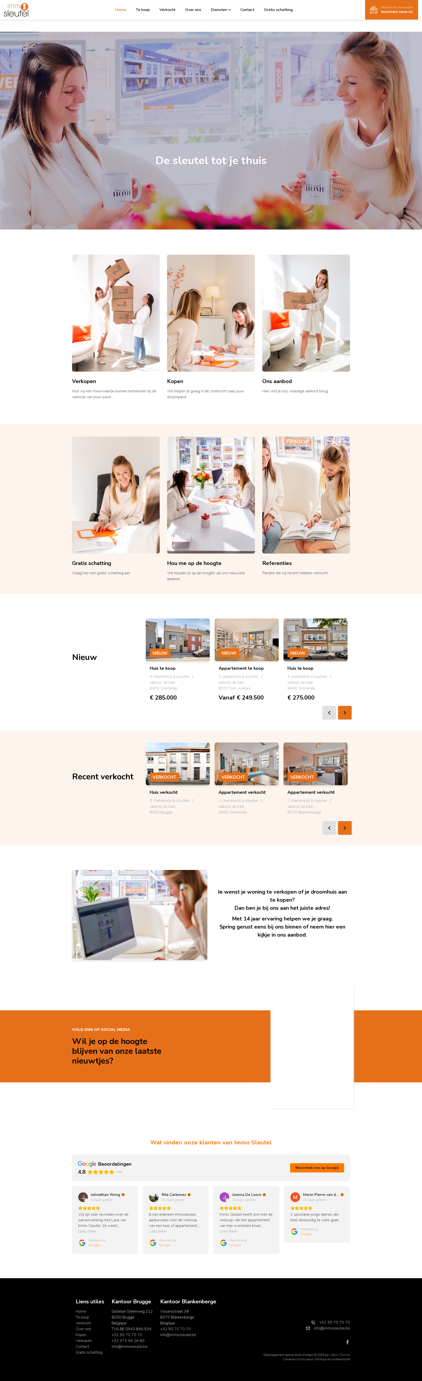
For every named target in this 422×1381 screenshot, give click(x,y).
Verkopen (84, 381)
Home (120, 9)
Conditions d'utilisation (298, 1359)
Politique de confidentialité (333, 1359)
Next (345, 713)
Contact (247, 9)
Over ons (193, 9)
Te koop (143, 9)
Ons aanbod (277, 381)
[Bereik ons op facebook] (347, 1342)
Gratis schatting (278, 9)
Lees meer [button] (87, 1231)
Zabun (334, 1355)
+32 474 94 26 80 (128, 1340)
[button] (72, 1220)
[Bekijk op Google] (83, 1197)
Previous (329, 713)
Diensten (219, 9)
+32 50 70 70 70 (127, 1335)
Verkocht (167, 9)
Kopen (175, 381)
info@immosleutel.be (130, 1346)
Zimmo (345, 1355)
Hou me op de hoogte (194, 563)
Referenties (277, 563)
